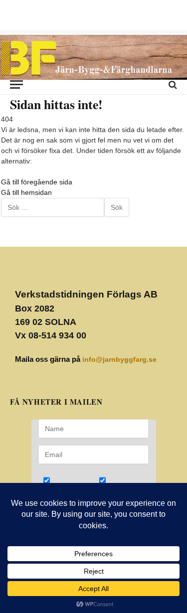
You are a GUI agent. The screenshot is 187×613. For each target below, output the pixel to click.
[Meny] (16, 84)
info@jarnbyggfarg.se (119, 359)
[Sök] (172, 84)
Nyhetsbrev (72, 487)
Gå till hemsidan (26, 192)
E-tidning (123, 487)
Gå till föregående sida (36, 182)
